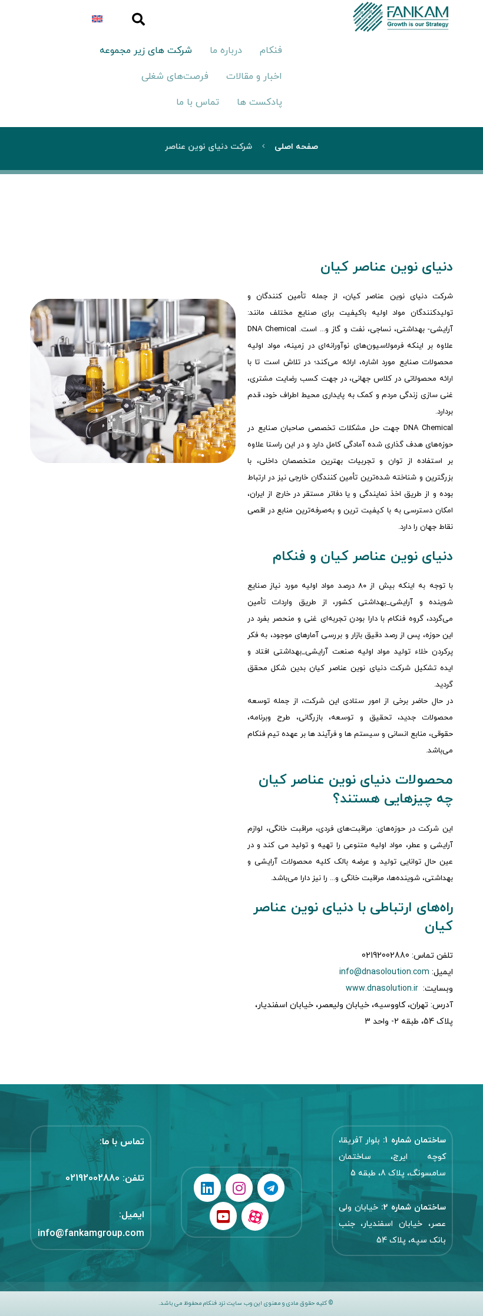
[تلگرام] (270, 1188)
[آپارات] (255, 1216)
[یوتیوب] (223, 1216)
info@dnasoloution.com (384, 972)
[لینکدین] (207, 1188)
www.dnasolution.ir (382, 988)
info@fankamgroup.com (91, 1233)
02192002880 (92, 1178)
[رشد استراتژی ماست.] (370, 17)
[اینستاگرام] (239, 1188)
